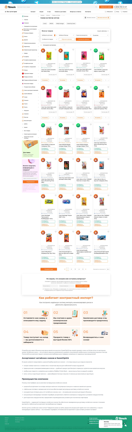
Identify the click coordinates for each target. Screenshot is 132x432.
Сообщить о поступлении (45, 149)
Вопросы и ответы (75, 11)
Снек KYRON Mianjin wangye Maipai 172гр (82, 145)
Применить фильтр (83, 39)
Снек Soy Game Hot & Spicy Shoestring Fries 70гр (100, 144)
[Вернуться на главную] (121, 418)
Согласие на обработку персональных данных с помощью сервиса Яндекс (91, 428)
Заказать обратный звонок (120, 8)
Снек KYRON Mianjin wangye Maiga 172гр (65, 145)
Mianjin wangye (60, 23)
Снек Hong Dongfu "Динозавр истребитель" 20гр (83, 252)
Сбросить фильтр (67, 39)
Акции (41, 11)
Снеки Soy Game (71, 23)
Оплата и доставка (60, 11)
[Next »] (86, 269)
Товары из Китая (56, 15)
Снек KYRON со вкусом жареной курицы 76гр (100, 107)
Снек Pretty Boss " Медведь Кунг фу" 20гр (48, 252)
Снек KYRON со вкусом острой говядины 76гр (65, 107)
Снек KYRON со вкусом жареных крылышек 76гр (83, 107)
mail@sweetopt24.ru (119, 5)
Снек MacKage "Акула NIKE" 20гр (65, 216)
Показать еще (49, 269)
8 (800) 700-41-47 (120, 7)
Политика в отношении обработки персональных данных (35, 428)
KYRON (51, 23)
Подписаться (30, 181)
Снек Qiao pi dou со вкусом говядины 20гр (101, 179)
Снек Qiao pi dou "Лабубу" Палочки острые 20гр (84, 179)
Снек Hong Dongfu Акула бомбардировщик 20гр (101, 252)
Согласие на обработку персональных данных (60, 428)
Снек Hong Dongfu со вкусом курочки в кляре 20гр (66, 253)
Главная (42, 15)
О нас (49, 11)
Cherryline (29, 429)
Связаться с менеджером (45, 152)
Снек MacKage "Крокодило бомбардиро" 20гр (47, 217)
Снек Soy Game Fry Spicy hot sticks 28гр (66, 70)
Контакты (88, 11)
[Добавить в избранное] (55, 49)
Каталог (33, 11)
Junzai (44, 23)
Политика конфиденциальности (12, 428)
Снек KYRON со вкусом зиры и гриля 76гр (100, 70)
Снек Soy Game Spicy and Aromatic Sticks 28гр (66, 178)
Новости (7, 423)
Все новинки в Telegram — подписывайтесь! (67, 2)
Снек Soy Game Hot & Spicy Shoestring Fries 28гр (47, 180)
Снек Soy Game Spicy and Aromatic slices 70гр (83, 70)
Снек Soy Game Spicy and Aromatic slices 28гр (48, 107)
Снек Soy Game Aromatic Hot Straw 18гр (48, 70)
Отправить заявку (82, 286)
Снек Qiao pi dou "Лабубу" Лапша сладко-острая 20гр (101, 217)
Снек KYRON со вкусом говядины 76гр (48, 145)
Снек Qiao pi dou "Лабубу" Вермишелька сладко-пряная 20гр (84, 217)
